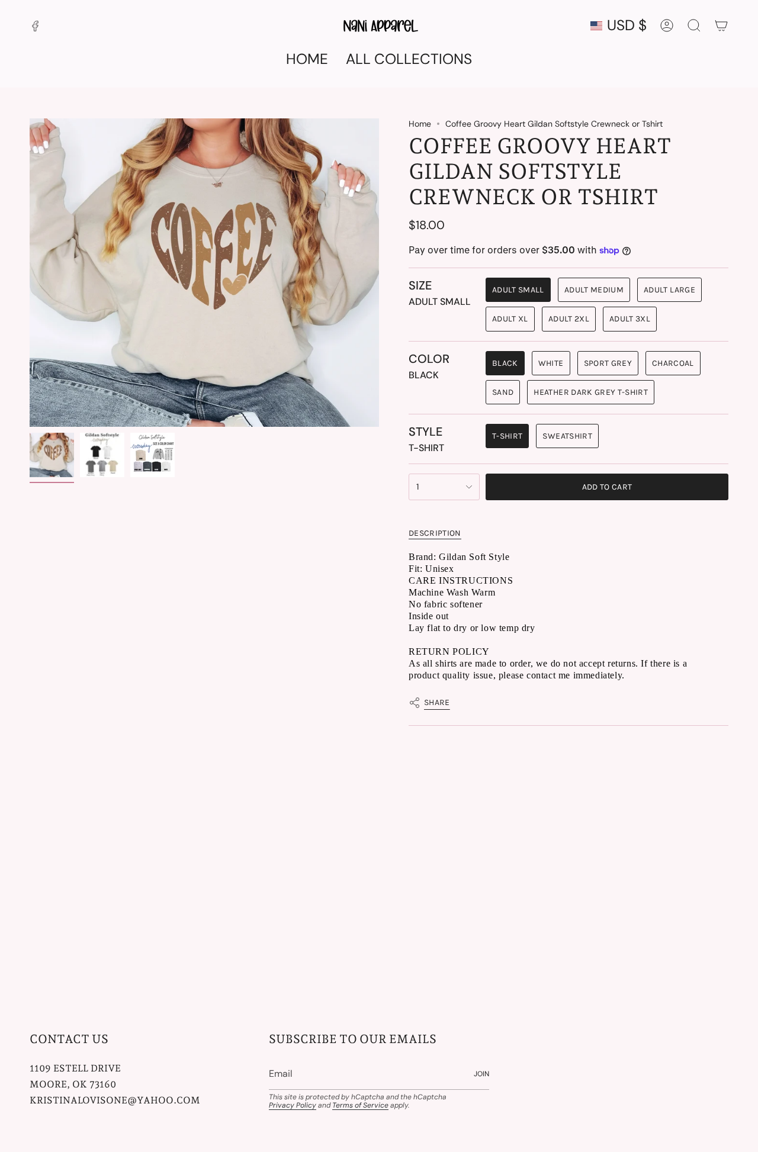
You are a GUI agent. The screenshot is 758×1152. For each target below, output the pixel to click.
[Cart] (721, 25)
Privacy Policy (292, 1105)
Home (420, 123)
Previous (29, 273)
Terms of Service (360, 1105)
